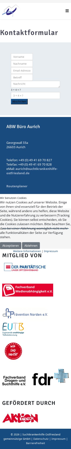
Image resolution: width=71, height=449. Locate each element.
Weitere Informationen (27, 251)
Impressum (51, 251)
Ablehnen (31, 246)
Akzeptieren (10, 246)
